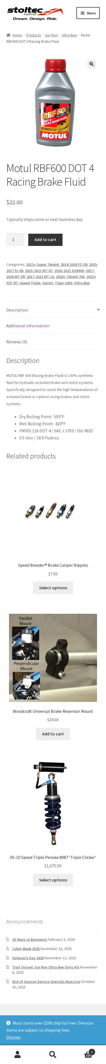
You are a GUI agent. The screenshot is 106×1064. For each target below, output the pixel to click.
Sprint (47, 282)
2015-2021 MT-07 (38, 270)
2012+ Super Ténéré (42, 264)
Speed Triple (30, 282)
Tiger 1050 (63, 282)
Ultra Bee (69, 35)
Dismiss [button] (13, 1037)
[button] (91, 64)
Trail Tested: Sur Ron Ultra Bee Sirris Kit (45, 967)
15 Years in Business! (29, 939)
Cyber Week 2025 (26, 948)
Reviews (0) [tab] (16, 341)
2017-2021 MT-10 (40, 276)
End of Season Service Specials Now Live (46, 981)
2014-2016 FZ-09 (74, 264)
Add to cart (45, 239)
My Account (17, 1055)
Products (33, 35)
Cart (82, 1050)
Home (17, 35)
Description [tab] (17, 310)
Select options (53, 587)
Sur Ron (51, 35)
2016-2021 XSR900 (69, 270)
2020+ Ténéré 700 (70, 276)
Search (53, 1055)
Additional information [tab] (27, 325)
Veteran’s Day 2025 (28, 957)
